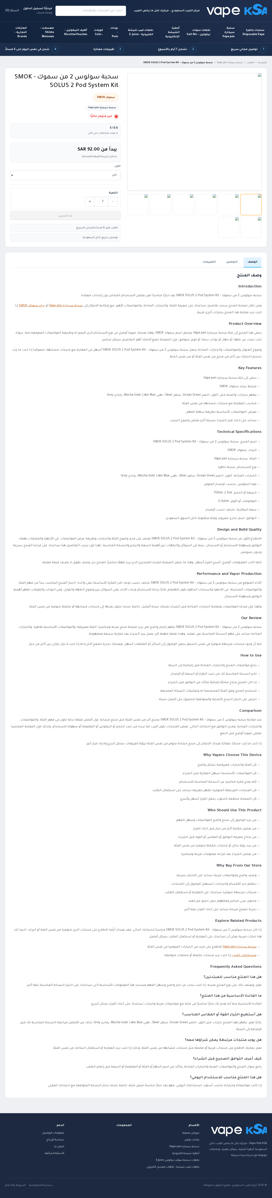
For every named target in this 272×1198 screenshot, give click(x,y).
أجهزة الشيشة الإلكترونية (172, 32)
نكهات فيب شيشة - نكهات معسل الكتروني (172, 1167)
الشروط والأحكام (15, 1185)
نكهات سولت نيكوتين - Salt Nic (198, 32)
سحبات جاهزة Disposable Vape (253, 32)
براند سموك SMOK (32, 306)
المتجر (250, 62)
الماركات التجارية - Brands (20, 32)
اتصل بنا (59, 1146)
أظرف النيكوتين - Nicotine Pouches (75, 32)
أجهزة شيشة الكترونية (185, 1153)
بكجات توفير (192, 1139)
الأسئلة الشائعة (54, 1153)
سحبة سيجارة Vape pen (228, 32)
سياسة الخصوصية (41, 1185)
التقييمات (209, 262)
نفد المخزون (65, 215)
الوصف (252, 262)
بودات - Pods (114, 32)
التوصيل (232, 262)
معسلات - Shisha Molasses (47, 32)
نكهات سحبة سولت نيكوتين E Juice (177, 1160)
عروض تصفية (190, 1133)
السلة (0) (12, 11)
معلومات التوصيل (53, 1133)
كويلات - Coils (98, 32)
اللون (117, 166)
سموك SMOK (106, 97)
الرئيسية (262, 62)
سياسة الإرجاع (55, 1139)
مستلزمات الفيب (244, 955)
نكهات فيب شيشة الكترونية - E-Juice (140, 32)
